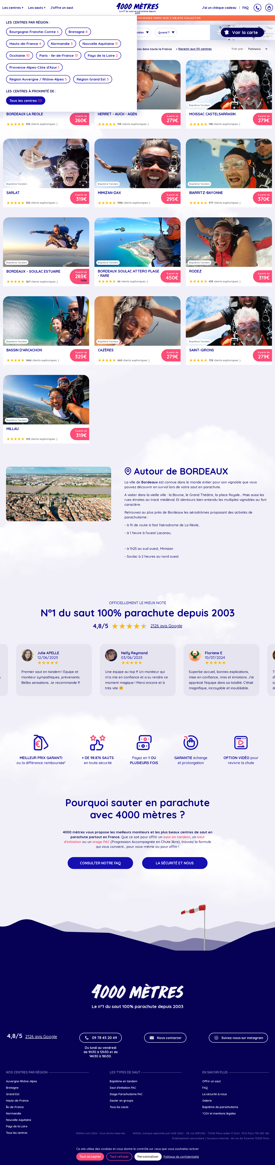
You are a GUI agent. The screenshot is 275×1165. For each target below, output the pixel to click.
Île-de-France (15, 1107)
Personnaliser (148, 1157)
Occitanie (19, 55)
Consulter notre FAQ (100, 863)
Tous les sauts (119, 1107)
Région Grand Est (93, 79)
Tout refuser (119, 1157)
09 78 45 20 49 (104, 1037)
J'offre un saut (61, 8)
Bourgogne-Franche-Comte (34, 32)
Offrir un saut (211, 1081)
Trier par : (238, 49)
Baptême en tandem (123, 1081)
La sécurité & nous (214, 1094)
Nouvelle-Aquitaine (18, 1120)
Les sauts (36, 8)
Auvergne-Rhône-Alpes (21, 1081)
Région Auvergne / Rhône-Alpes (38, 79)
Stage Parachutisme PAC (126, 1094)
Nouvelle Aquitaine (100, 43)
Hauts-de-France (25, 43)
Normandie (62, 43)
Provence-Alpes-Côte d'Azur (34, 67)
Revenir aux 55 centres (195, 49)
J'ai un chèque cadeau (219, 8)
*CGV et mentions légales (219, 1113)
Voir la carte (245, 32)
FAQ (245, 8)
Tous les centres (25, 100)
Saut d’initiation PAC (123, 1088)
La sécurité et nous (175, 863)
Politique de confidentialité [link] (181, 1157)
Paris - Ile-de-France (58, 55)
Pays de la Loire (103, 55)
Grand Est (12, 1094)
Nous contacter (169, 1038)
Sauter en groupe (121, 1100)
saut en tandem (176, 837)
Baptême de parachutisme (220, 1107)
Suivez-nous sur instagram (242, 1038)
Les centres (12, 8)
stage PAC (101, 842)
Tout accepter (90, 1157)
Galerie (207, 1100)
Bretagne (78, 32)
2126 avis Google (166, 626)
